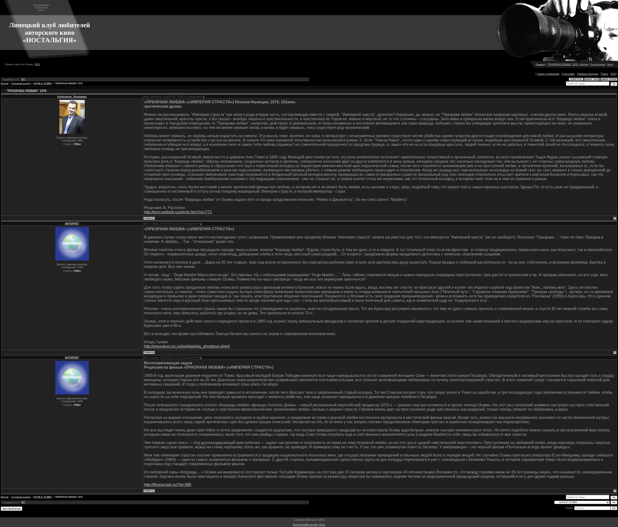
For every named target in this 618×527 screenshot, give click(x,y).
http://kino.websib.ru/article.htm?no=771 (178, 212)
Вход (610, 64)
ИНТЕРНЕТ (72, 223)
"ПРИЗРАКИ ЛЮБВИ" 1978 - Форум (567, 64)
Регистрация (597, 64)
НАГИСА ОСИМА (42, 83)
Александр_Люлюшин (72, 96)
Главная (540, 64)
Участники (568, 73)
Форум (4, 83)
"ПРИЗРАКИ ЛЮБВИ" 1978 (69, 83)
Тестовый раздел (21, 83)
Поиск (604, 73)
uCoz (322, 524)
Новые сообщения (548, 73)
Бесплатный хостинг (305, 524)
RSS (37, 64)
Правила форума (587, 73)
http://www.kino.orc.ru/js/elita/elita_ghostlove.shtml (187, 346)
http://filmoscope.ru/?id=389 (167, 485)
